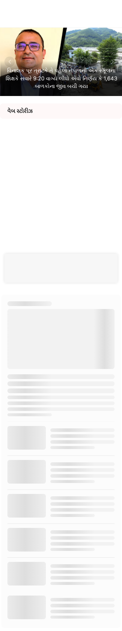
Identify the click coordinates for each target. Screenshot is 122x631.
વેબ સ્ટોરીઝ (20, 111)
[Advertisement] (61, 179)
